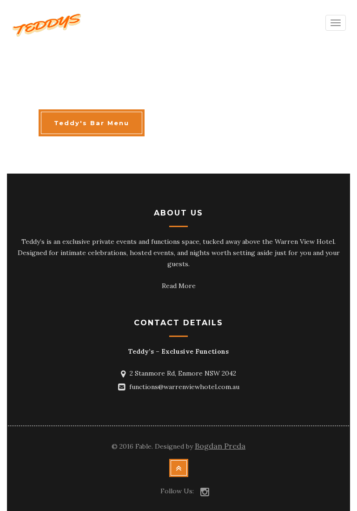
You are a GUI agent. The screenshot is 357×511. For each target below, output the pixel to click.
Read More (179, 286)
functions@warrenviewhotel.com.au (184, 387)
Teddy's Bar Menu (91, 123)
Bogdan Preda (220, 445)
